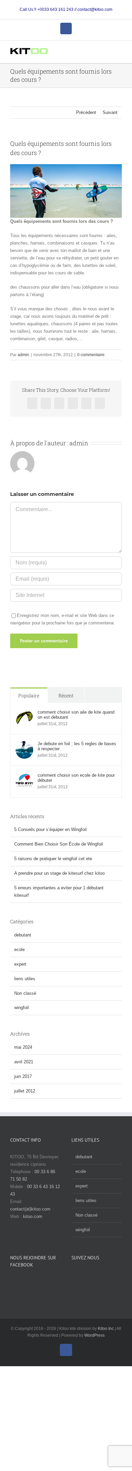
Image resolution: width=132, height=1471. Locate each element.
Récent (66, 695)
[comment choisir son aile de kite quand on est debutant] (24, 713)
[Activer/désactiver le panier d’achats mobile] (107, 52)
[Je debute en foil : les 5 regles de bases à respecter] (24, 744)
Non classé (25, 993)
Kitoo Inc (106, 1328)
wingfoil (21, 1007)
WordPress (94, 1335)
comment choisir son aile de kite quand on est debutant (76, 715)
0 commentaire (91, 354)
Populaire (28, 695)
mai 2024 (23, 1047)
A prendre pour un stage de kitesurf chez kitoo (59, 873)
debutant (22, 934)
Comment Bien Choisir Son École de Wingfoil (58, 844)
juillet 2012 (24, 1090)
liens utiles (24, 978)
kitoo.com (32, 1216)
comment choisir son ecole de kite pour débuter (76, 778)
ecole (19, 949)
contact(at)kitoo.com (30, 1209)
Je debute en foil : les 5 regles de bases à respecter (77, 746)
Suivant (110, 112)
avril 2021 (23, 1061)
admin (23, 354)
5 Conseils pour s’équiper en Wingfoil (50, 829)
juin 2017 (23, 1076)
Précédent (86, 112)
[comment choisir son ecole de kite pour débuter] (24, 776)
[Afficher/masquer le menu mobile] (119, 52)
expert (20, 964)
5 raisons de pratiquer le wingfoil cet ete (53, 858)
